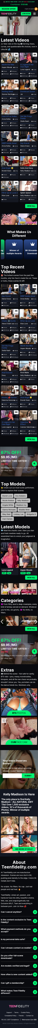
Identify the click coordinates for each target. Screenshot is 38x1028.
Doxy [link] (4, 375)
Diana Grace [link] (25, 146)
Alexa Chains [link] (6, 324)
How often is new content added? (17, 974)
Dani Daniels (7, 519)
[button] (36, 559)
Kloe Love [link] (5, 195)
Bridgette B (31, 514)
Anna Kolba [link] (6, 119)
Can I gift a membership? (12, 983)
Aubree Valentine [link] (26, 427)
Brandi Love (7, 496)
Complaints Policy (10, 1015)
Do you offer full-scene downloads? (12, 956)
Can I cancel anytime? (11, 912)
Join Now (26, 14)
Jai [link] (21, 94)
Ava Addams (20, 496)
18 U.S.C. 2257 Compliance (10, 1019)
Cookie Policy (25, 1012)
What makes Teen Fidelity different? (13, 992)
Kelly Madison (23, 500)
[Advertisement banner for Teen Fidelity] (19, 219)
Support (9, 1012)
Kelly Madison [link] (25, 171)
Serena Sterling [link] (7, 94)
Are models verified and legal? (15, 966)
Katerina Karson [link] (8, 400)
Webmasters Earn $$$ (29, 1019)
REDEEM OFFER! (9, 9)
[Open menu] (34, 14)
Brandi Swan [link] (6, 171)
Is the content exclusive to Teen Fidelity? (16, 920)
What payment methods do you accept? (16, 930)
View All (31, 206)
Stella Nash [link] (24, 121)
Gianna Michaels (9, 510)
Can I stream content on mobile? (16, 948)
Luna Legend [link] (25, 69)
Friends (21, 1015)
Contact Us (29, 1015)
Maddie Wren (24, 510)
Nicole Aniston (8, 500)
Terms (16, 1012)
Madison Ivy (21, 505)
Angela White (7, 505)
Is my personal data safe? (13, 939)
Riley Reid (6, 514)
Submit (28, 776)
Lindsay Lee (18, 514)
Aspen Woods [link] (7, 67)
